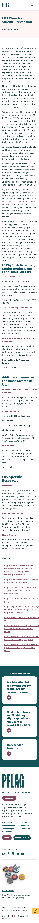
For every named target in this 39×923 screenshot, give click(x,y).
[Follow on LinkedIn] (17, 854)
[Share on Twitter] (8, 29)
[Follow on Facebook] (8, 854)
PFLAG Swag (8, 890)
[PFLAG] (5, 5)
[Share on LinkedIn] (15, 29)
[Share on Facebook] (11, 29)
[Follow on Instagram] (13, 854)
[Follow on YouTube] (22, 854)
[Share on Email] (18, 29)
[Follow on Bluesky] (3, 854)
